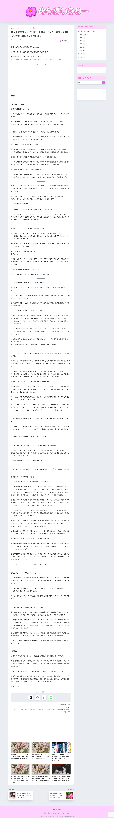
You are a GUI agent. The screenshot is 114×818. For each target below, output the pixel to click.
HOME (58, 810)
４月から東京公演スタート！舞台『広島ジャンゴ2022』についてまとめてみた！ (37, 59)
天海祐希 (32, 709)
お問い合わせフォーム (50, 813)
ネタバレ (15, 709)
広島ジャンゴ (41, 709)
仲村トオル (24, 709)
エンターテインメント (86, 31)
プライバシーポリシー (64, 813)
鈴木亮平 (68, 712)
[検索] (103, 82)
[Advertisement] (41, 78)
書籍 (82, 41)
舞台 (69, 704)
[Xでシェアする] (30, 697)
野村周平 (66, 709)
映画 (82, 38)
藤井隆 (60, 709)
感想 (49, 709)
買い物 (81, 57)
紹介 (82, 44)
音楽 (82, 50)
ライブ (83, 34)
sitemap (81, 70)
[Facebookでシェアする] (37, 697)
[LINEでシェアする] (50, 697)
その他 (81, 54)
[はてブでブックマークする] (44, 697)
